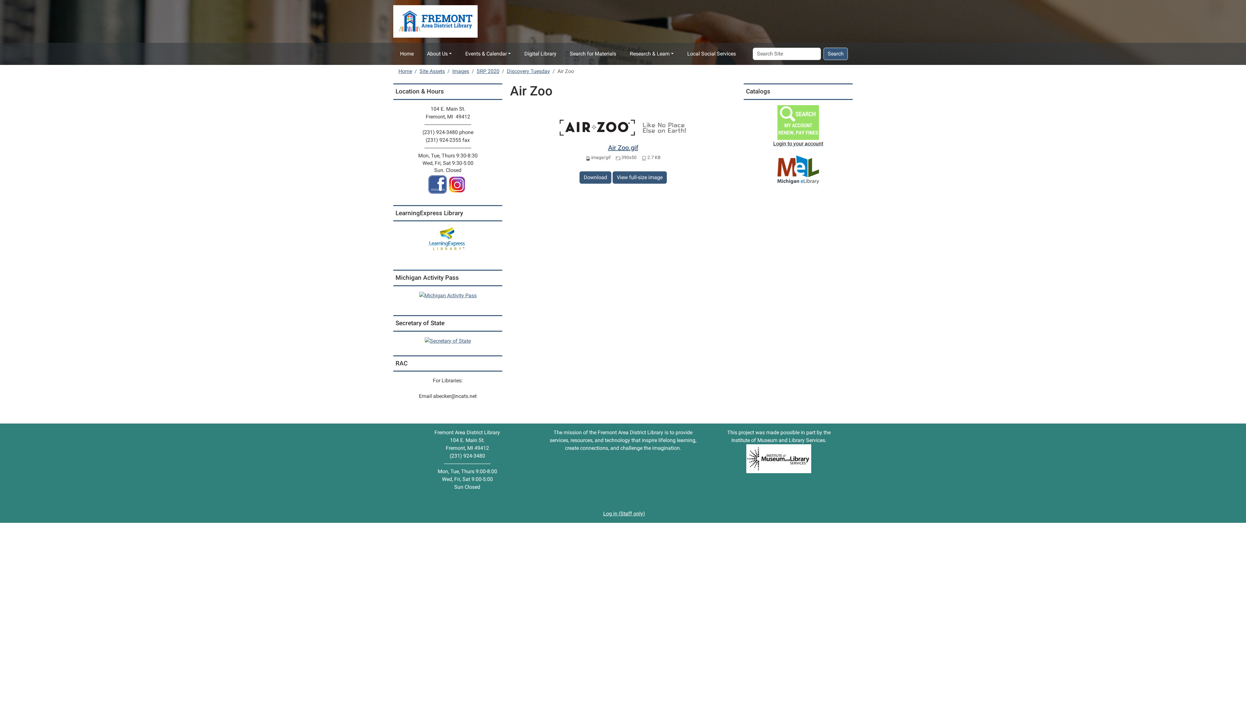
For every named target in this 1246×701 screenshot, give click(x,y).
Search (836, 54)
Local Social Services (711, 54)
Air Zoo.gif (623, 148)
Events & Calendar (486, 54)
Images (460, 71)
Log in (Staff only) (624, 513)
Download (595, 177)
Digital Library (540, 54)
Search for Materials (593, 54)
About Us (437, 54)
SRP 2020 (488, 71)
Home (407, 54)
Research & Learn (650, 54)
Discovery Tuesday (528, 71)
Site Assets (432, 71)
